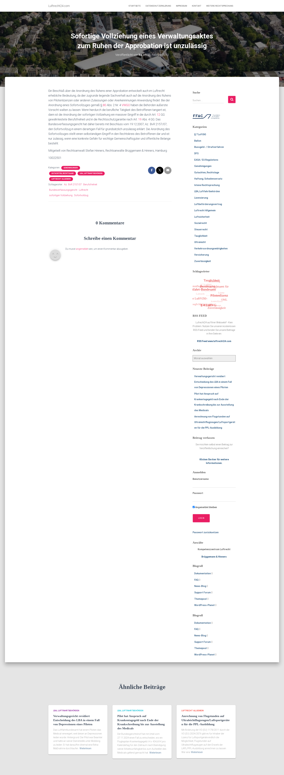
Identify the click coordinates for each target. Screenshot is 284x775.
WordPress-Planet (204, 605)
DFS (196, 153)
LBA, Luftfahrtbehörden (91, 173)
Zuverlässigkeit (202, 261)
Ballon (197, 140)
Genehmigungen (71, 168)
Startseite (135, 6)
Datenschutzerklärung (158, 6)
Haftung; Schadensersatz (208, 178)
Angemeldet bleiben (206, 507)
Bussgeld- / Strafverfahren (209, 147)
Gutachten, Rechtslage (62, 173)
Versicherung (201, 254)
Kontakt (196, 6)
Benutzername (201, 479)
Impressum (181, 6)
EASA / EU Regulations (206, 160)
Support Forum (202, 592)
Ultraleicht (200, 242)
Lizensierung (201, 197)
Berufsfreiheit (90, 184)
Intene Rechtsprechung (207, 185)
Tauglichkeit (200, 236)
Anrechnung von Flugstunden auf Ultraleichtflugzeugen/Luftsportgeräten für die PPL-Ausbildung (214, 422)
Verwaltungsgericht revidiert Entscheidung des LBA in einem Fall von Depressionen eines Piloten (213, 382)
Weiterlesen (85, 748)
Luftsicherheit (202, 217)
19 (140, 119)
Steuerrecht (201, 229)
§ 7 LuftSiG (200, 134)
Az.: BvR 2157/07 (73, 184)
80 (104, 105)
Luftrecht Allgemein (61, 179)
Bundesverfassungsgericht (63, 190)
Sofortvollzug (81, 195)
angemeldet (82, 249)
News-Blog (200, 586)
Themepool (200, 599)
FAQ (196, 580)
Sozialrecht (200, 223)
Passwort (198, 493)
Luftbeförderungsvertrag (208, 204)
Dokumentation (202, 573)
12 (158, 114)
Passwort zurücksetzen (206, 532)
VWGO (126, 105)
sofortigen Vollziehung (60, 195)
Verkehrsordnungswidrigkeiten (211, 248)
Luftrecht (83, 190)
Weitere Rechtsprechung (219, 6)
